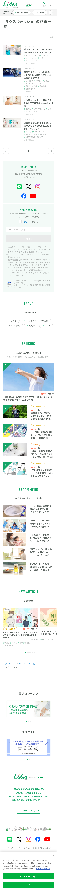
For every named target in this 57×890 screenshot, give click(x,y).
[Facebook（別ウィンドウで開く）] (23, 196)
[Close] (53, 856)
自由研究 (41, 12)
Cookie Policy (43, 868)
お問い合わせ (12, 848)
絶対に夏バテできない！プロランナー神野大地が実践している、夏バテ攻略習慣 (41, 417)
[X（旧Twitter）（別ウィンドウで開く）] (28, 186)
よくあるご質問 (30, 848)
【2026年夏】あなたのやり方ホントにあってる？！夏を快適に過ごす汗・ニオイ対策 (28, 398)
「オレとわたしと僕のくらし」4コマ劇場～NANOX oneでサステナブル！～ (42, 474)
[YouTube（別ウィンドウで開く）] (33, 196)
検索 (44, 6)
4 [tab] (30, 652)
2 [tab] (27, 652)
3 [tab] (29, 652)
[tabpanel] (20, 627)
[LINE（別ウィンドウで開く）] (19, 186)
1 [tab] (25, 652)
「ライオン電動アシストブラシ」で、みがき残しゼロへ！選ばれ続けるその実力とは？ (42, 436)
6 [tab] (34, 652)
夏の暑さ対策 (22, 12)
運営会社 (44, 848)
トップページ (9, 663)
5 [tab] (32, 652)
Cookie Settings (28, 876)
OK (28, 884)
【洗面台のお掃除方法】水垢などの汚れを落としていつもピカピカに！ (42, 453)
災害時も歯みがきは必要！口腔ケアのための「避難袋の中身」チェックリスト (38, 125)
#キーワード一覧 (27, 663)
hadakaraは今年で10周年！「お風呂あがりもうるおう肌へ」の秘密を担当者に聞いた (20, 635)
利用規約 (38, 285)
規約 (25, 221)
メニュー (51, 6)
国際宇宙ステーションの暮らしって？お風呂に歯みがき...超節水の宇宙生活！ (39, 74)
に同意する (30, 221)
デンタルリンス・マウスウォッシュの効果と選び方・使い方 (38, 51)
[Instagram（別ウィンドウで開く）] (37, 186)
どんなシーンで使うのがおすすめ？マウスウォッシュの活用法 (38, 102)
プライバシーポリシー (22, 285)
